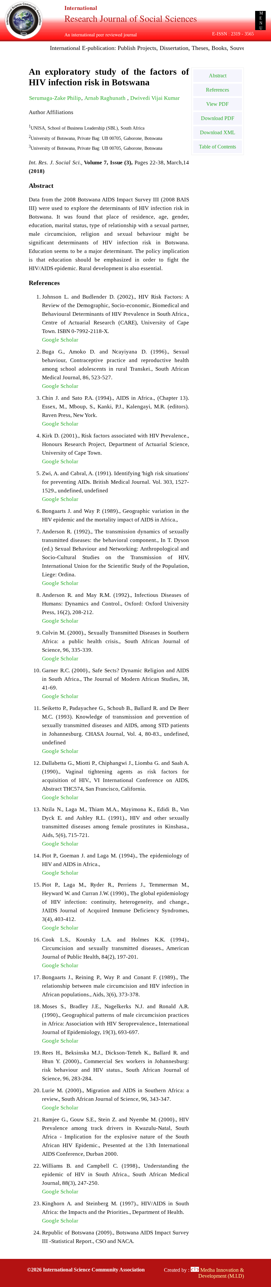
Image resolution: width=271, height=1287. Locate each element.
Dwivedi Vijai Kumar (155, 98)
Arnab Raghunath (105, 98)
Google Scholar (60, 340)
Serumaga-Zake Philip (55, 98)
